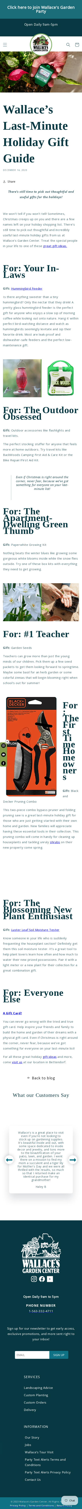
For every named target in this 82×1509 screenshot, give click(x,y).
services (32, 1377)
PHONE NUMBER (41, 1305)
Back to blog (43, 1078)
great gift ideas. (55, 246)
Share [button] (12, 181)
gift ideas (50, 1057)
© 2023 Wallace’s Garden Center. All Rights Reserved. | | (41, 1503)
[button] (5, 44)
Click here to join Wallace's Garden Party (41, 9)
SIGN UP (58, 1355)
